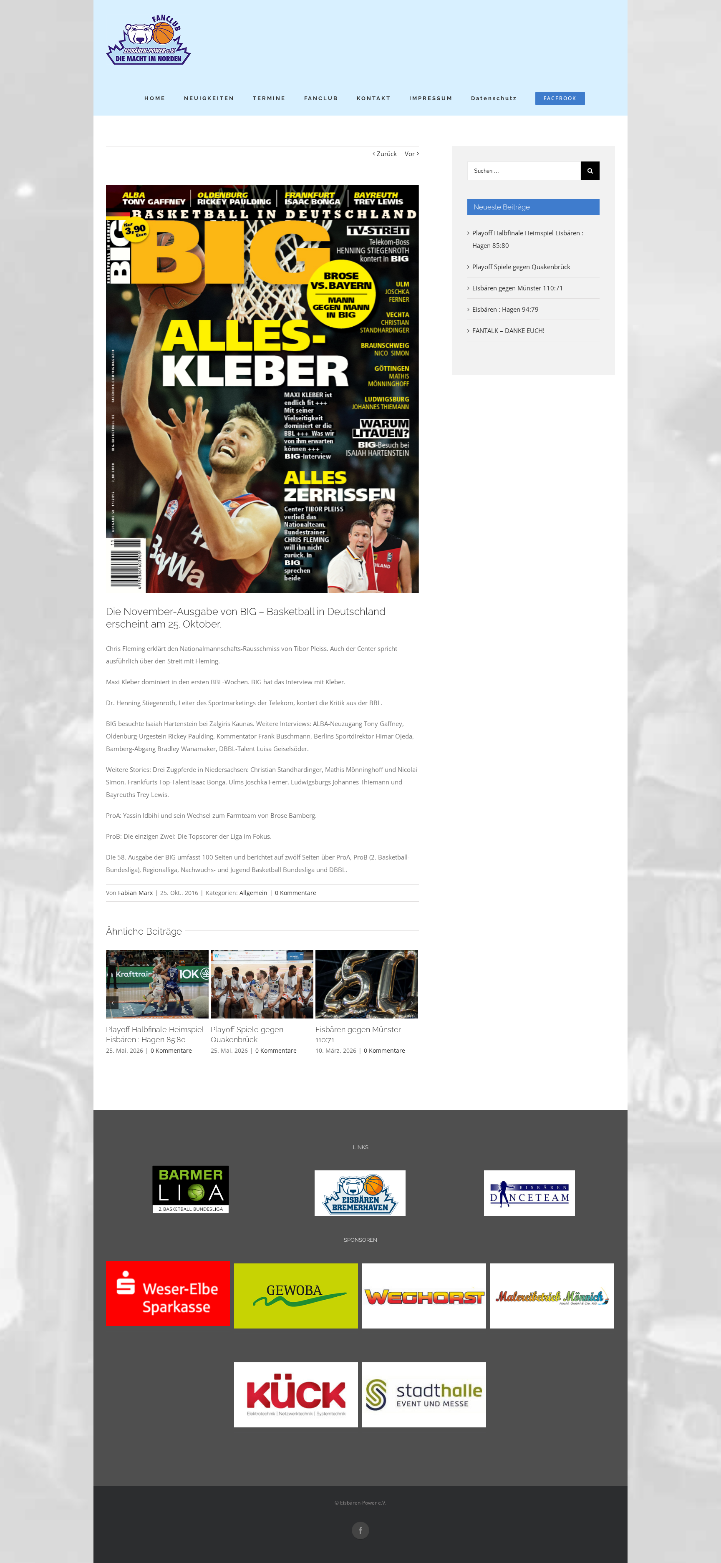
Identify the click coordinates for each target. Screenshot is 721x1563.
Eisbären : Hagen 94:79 (505, 309)
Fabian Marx (135, 893)
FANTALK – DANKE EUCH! (508, 330)
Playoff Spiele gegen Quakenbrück (521, 266)
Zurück (387, 153)
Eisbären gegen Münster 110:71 (517, 288)
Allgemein (253, 893)
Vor (410, 153)
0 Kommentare (295, 893)
